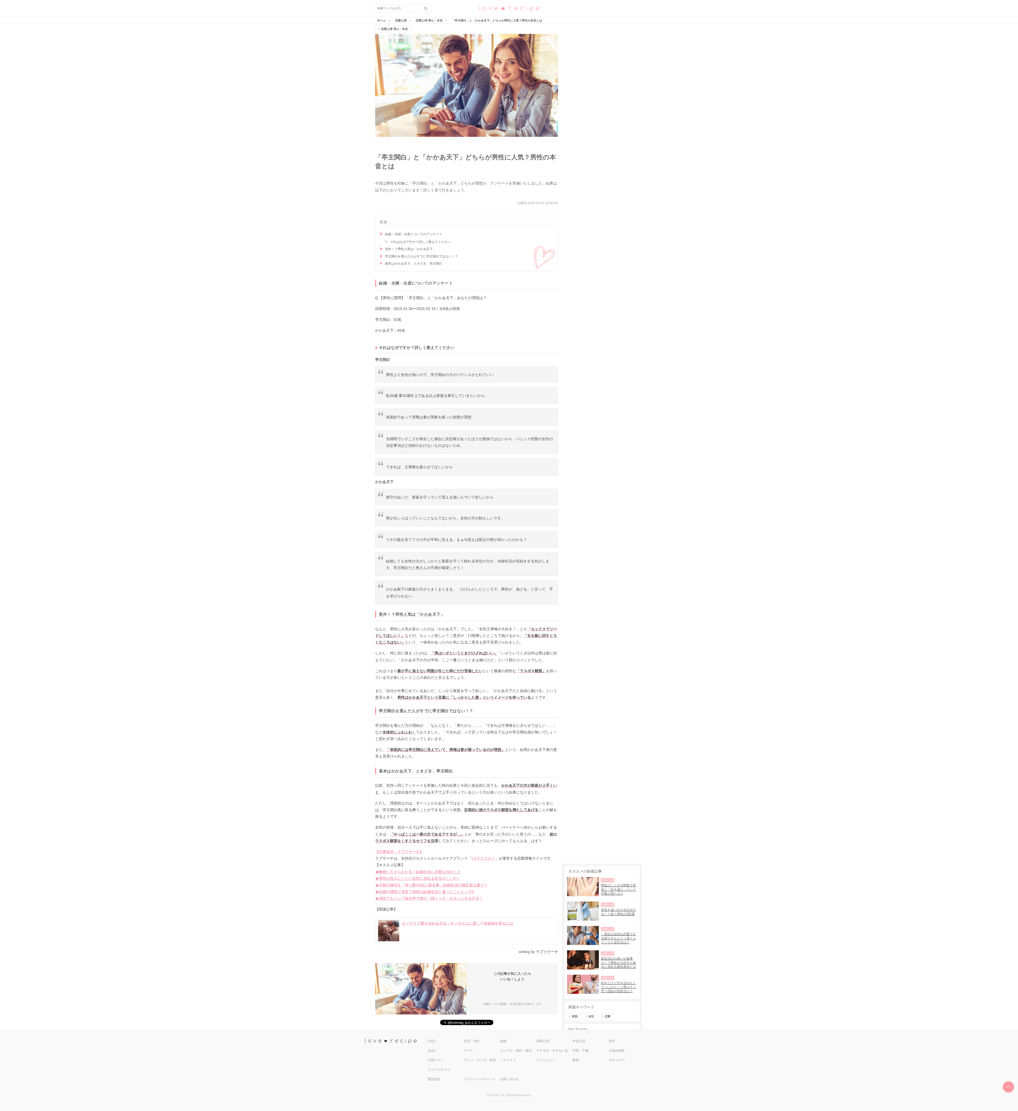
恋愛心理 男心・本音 (394, 28)
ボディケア (617, 1060)
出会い (432, 1050)
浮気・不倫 (581, 1050)
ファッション (545, 1060)
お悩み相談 (617, 1050)
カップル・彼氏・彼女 (516, 1050)
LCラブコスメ (483, 858)
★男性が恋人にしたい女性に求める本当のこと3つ (417, 878)
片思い (432, 1041)
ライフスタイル (439, 1069)
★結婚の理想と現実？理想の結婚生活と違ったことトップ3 (424, 892)
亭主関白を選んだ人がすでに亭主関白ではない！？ (421, 256)
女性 (591, 1016)
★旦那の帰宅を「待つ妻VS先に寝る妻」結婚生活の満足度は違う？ (431, 885)
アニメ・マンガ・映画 (480, 1060)
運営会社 (434, 1079)
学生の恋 (579, 1041)
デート (468, 1050)
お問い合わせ (509, 1079)
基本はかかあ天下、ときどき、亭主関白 (413, 263)
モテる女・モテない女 (552, 1050)
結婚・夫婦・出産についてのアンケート (413, 234)
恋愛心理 (542, 1041)
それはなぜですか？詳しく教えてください (420, 242)
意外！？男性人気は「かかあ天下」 (410, 249)
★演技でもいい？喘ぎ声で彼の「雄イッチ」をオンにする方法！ (429, 898)
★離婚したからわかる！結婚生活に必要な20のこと (418, 872)
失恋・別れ (472, 1041)
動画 (576, 1060)
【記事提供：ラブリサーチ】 (399, 852)
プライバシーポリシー (479, 1079)
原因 (575, 1016)
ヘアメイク (508, 1060)
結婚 (503, 1041)
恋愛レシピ (509, 8)
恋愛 (608, 1016)
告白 (612, 1041)
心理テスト (436, 1060)
